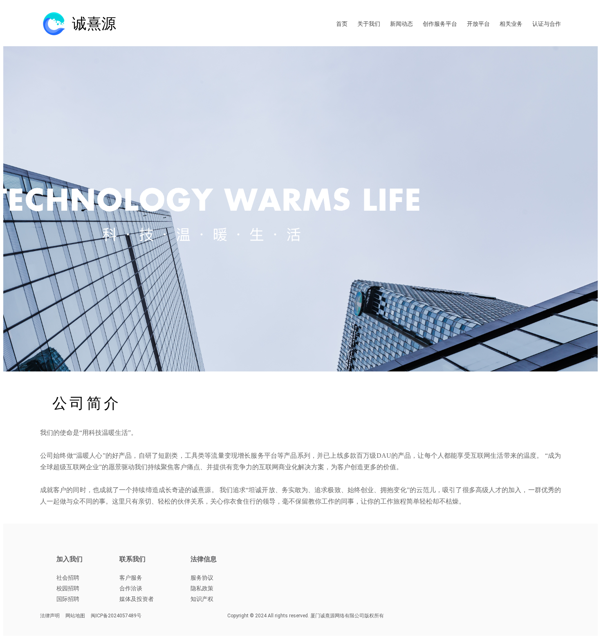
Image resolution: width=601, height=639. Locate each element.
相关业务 (511, 23)
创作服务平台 (440, 23)
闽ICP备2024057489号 (116, 616)
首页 (342, 23)
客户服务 (130, 577)
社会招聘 (67, 577)
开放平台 (478, 23)
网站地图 (75, 616)
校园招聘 (67, 588)
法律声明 (50, 616)
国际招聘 (67, 599)
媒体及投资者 (136, 599)
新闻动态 (401, 23)
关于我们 (368, 23)
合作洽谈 (130, 588)
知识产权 (202, 599)
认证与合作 (546, 23)
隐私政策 (202, 588)
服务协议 (202, 577)
